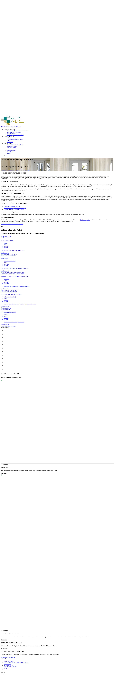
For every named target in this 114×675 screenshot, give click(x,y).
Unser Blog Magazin (12, 146)
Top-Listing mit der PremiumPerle (15, 135)
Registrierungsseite (85, 220)
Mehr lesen (3, 473)
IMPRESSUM (7, 664)
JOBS (5, 668)
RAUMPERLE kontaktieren (8, 657)
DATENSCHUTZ (8, 665)
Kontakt (9, 153)
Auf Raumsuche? (11, 137)
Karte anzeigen (4, 327)
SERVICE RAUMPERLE (10, 666)
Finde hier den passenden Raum (14, 139)
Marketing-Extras (11, 133)
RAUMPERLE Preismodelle (14, 132)
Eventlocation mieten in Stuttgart (12, 206)
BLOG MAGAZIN (8, 661)
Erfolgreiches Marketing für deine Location (17, 130)
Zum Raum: (15, 170)
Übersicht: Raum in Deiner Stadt (15, 144)
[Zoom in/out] (4, 672)
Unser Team (10, 151)
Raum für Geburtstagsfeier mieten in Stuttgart (15, 208)
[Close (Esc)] (1, 672)
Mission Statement (11, 150)
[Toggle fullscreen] (2, 672)
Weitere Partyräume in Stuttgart (8, 326)
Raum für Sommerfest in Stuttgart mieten (14, 209)
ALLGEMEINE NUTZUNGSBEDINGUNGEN (16, 662)
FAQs (8, 140)
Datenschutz (10, 142)
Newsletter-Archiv (11, 147)
